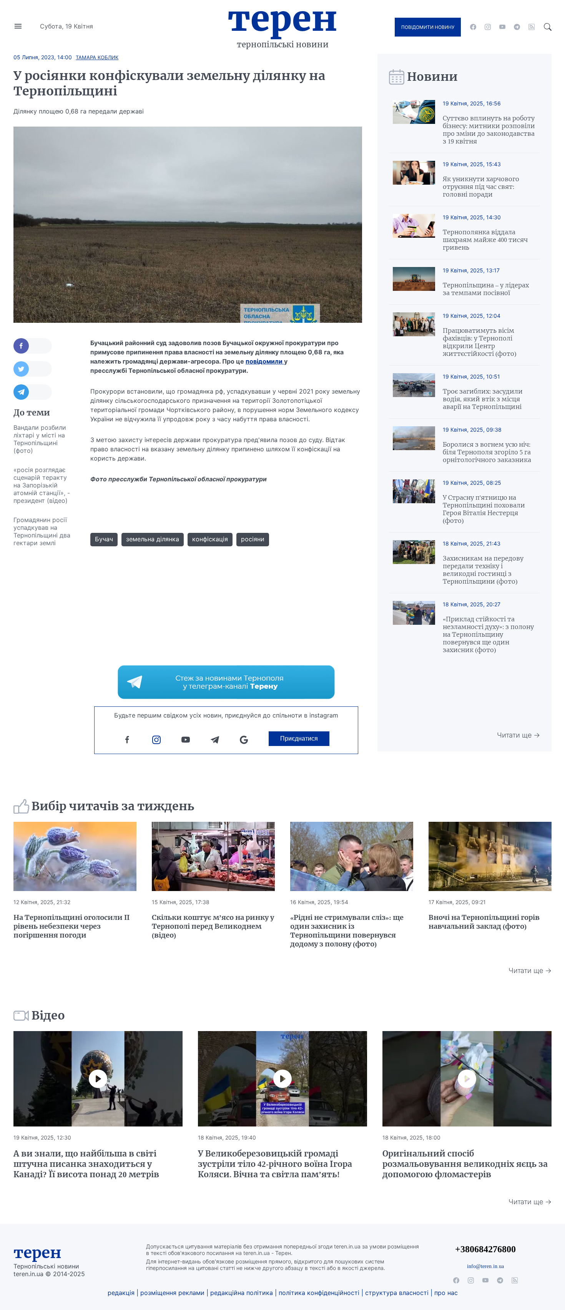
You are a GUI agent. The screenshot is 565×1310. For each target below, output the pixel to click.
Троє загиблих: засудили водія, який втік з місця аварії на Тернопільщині (483, 399)
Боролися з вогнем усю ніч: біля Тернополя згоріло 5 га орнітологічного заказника (487, 452)
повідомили (265, 361)
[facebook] (473, 27)
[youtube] (502, 27)
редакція (121, 1293)
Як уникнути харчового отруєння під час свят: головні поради (481, 186)
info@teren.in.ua (485, 1266)
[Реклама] (226, 682)
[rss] (531, 27)
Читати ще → (518, 735)
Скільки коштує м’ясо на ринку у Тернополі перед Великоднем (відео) (213, 926)
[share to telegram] (32, 392)
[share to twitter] (32, 369)
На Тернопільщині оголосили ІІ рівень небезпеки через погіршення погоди (71, 926)
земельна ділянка (152, 539)
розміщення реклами (172, 1293)
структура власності (397, 1293)
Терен (282, 18)
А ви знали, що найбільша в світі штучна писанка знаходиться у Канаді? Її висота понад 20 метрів (86, 1164)
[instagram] (488, 27)
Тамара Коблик (97, 57)
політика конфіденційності (319, 1293)
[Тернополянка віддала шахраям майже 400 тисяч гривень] (414, 232)
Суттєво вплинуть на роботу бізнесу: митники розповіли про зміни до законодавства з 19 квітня (489, 129)
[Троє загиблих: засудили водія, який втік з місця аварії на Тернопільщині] (414, 392)
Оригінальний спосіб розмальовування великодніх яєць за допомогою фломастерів (465, 1164)
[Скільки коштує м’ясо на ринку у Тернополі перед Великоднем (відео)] (213, 856)
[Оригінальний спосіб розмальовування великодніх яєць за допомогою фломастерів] (467, 1078)
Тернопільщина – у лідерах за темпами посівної (486, 289)
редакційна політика (241, 1293)
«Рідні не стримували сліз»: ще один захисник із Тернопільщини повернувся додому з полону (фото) (347, 930)
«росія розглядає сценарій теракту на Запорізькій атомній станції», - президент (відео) (41, 485)
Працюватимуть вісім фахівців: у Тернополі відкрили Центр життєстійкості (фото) (479, 342)
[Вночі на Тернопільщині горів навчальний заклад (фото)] (490, 856)
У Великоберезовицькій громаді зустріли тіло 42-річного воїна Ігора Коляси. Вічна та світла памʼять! (275, 1164)
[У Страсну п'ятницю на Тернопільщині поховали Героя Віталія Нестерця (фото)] (414, 501)
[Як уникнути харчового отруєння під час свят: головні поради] (414, 179)
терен (37, 1252)
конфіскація (210, 539)
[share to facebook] (32, 346)
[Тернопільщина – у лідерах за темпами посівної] (414, 282)
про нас (446, 1293)
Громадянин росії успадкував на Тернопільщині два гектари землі (41, 531)
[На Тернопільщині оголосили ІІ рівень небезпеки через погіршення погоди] (74, 856)
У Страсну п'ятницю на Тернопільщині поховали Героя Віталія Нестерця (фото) (484, 509)
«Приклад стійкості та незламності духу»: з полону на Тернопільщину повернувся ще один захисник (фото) (488, 634)
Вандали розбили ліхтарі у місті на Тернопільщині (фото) (39, 439)
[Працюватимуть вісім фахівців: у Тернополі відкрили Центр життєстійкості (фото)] (414, 334)
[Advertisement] (44, 667)
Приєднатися (299, 738)
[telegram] (517, 27)
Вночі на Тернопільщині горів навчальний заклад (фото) (484, 922)
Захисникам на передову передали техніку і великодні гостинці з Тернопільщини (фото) (483, 569)
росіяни (252, 539)
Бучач (104, 539)
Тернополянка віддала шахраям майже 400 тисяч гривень (485, 239)
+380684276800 (485, 1249)
